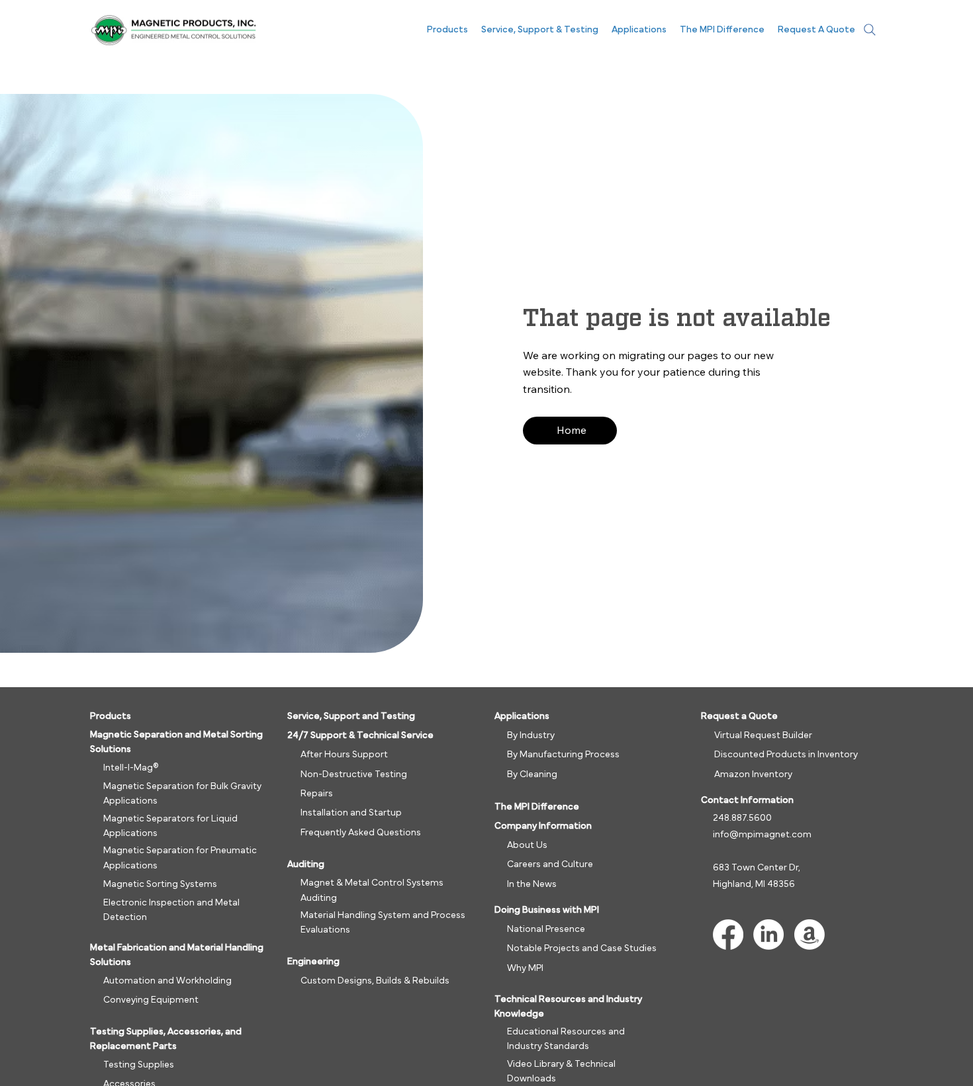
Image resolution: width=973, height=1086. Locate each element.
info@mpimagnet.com (762, 834)
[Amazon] (809, 934)
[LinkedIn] (768, 934)
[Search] (870, 30)
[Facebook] (728, 934)
